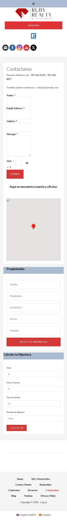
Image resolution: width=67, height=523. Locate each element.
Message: (12, 134)
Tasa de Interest (13, 397)
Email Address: (16, 108)
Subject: (12, 121)
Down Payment (13, 383)
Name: (11, 95)
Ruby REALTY (33, 13)
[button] (33, 227)
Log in (43, 502)
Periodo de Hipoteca (15, 412)
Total (9, 368)
